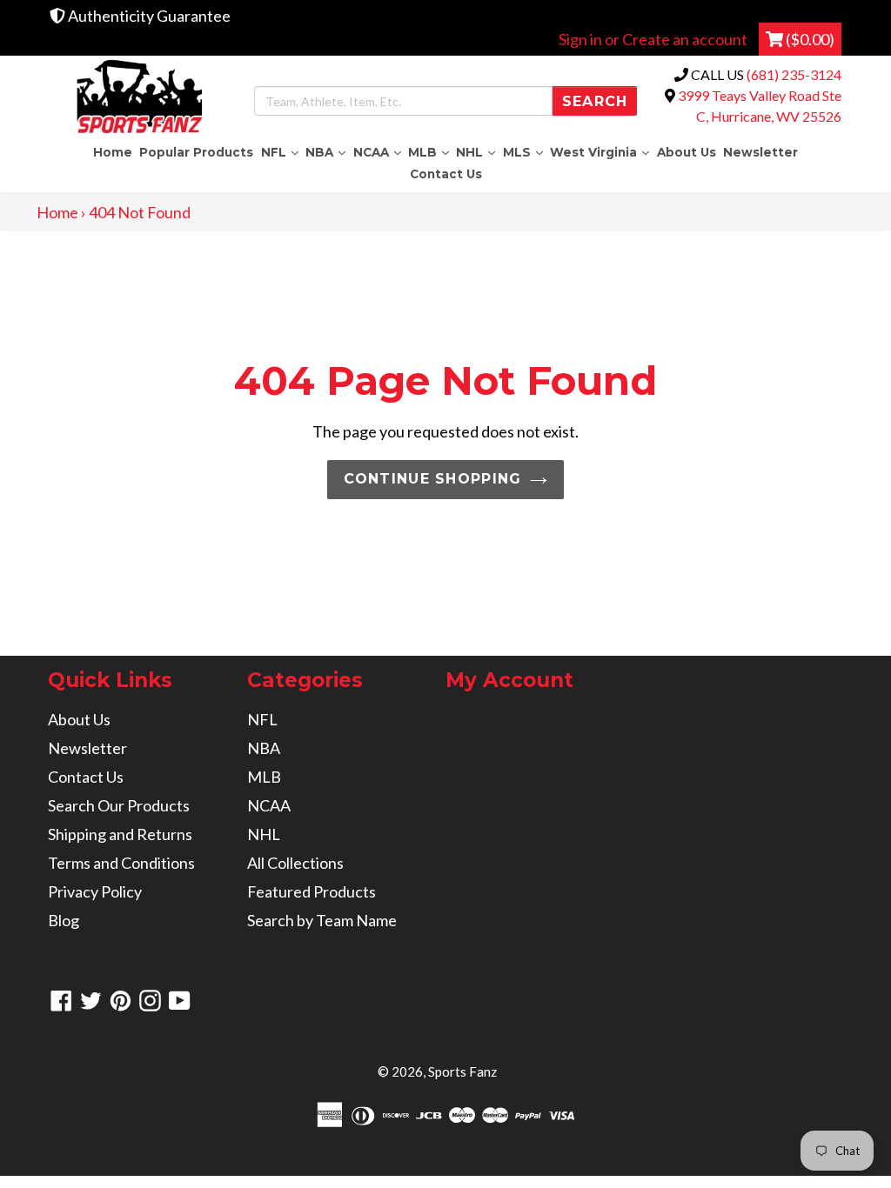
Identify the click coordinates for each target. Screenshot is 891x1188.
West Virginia (601, 151)
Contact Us (446, 174)
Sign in (580, 39)
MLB (430, 151)
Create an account (684, 39)
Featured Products (311, 891)
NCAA (378, 151)
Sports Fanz (462, 1071)
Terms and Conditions (121, 862)
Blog (63, 920)
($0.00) (808, 39)
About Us (686, 152)
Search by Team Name (322, 920)
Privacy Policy (95, 891)
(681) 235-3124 (794, 74)
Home (112, 152)
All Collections (295, 862)
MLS (524, 151)
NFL (281, 151)
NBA (327, 151)
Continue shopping (433, 479)
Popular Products (196, 152)
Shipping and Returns (120, 834)
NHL (477, 151)
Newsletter (760, 152)
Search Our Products (119, 805)
